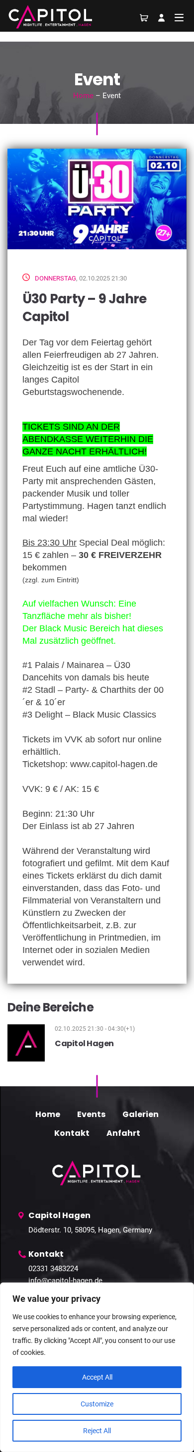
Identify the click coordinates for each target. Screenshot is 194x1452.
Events (91, 1114)
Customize (97, 1404)
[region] (97, 1367)
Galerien (140, 1114)
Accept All (97, 1377)
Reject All (97, 1431)
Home (83, 95)
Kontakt (72, 1133)
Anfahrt (123, 1133)
